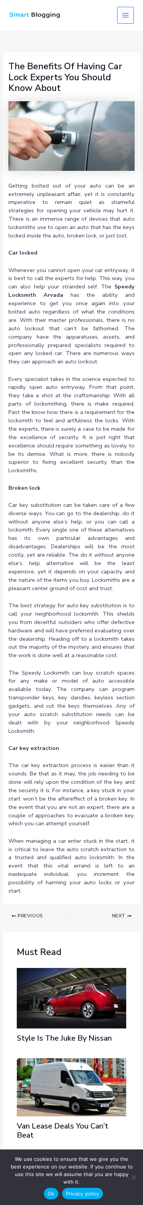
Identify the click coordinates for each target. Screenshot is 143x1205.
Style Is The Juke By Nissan (64, 1038)
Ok (51, 1194)
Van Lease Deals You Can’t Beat (62, 1130)
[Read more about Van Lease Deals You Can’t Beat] (71, 1086)
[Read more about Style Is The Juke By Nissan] (71, 997)
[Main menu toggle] (125, 15)
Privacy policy (83, 1194)
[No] (133, 1177)
